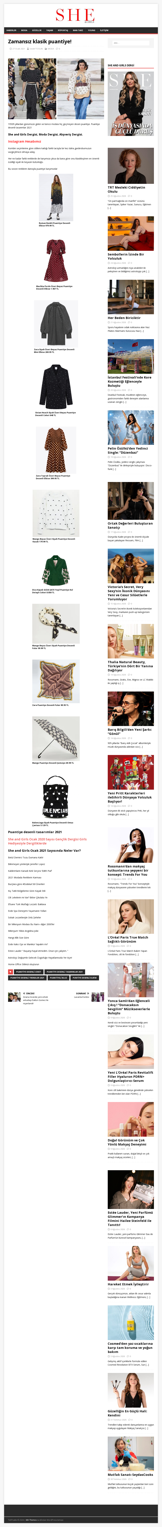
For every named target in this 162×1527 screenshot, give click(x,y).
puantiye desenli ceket (28, 971)
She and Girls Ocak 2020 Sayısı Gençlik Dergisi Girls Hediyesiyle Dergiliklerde (47, 841)
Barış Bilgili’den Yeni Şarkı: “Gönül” (130, 731)
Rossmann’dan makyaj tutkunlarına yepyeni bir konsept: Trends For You (128, 870)
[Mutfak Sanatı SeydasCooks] (131, 1469)
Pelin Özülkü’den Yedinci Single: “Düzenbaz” (128, 450)
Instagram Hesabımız (24, 141)
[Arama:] (131, 43)
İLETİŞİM (104, 30)
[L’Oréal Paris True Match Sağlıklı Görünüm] (131, 931)
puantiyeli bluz (58, 977)
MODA (24, 30)
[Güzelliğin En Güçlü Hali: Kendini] (131, 1405)
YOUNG (91, 30)
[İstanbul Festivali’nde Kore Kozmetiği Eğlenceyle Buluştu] (131, 371)
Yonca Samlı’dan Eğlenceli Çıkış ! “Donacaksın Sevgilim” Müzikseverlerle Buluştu (129, 1007)
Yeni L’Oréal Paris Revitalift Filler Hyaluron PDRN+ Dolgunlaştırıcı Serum (130, 1076)
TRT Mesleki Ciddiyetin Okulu (126, 189)
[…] (109, 207)
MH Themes (31, 1520)
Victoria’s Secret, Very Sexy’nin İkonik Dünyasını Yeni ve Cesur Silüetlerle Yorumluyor (129, 593)
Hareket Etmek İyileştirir (128, 1284)
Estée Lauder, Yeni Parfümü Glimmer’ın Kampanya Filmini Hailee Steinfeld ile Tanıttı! (130, 1218)
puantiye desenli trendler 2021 (27, 977)
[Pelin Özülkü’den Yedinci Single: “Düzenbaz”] (131, 443)
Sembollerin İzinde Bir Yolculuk (126, 256)
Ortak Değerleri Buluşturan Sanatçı (130, 525)
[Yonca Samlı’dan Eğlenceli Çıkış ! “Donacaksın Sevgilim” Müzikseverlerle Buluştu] (131, 995)
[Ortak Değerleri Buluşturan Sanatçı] (131, 517)
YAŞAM (49, 30)
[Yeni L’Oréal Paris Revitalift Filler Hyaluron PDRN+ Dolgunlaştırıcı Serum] (131, 1067)
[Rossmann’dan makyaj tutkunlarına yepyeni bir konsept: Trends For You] (131, 860)
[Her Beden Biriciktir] (131, 312)
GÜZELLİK (36, 30)
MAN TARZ (78, 30)
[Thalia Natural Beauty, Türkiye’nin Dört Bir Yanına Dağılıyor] (131, 656)
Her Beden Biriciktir (124, 318)
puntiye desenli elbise (85, 977)
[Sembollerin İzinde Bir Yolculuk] (131, 248)
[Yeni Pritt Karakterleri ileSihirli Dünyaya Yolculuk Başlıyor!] (131, 787)
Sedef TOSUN (36, 48)
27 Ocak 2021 (18, 48)
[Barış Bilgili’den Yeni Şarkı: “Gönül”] (131, 724)
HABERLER (11, 30)
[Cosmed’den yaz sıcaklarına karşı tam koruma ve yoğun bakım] (131, 1338)
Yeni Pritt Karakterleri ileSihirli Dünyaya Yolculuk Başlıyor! (130, 797)
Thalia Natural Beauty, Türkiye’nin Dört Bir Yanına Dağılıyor (130, 666)
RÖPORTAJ (63, 30)
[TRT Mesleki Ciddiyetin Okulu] (131, 181)
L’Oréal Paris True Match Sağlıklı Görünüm (128, 939)
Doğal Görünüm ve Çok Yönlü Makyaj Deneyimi (127, 1142)
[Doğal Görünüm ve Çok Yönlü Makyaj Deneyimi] (131, 1134)
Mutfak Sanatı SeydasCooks (130, 1474)
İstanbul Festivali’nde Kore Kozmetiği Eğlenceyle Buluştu (129, 381)
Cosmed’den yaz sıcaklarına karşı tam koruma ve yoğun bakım (130, 1347)
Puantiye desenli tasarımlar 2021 (65, 971)
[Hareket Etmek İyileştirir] (131, 1278)
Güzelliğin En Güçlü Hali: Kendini (127, 1413)
